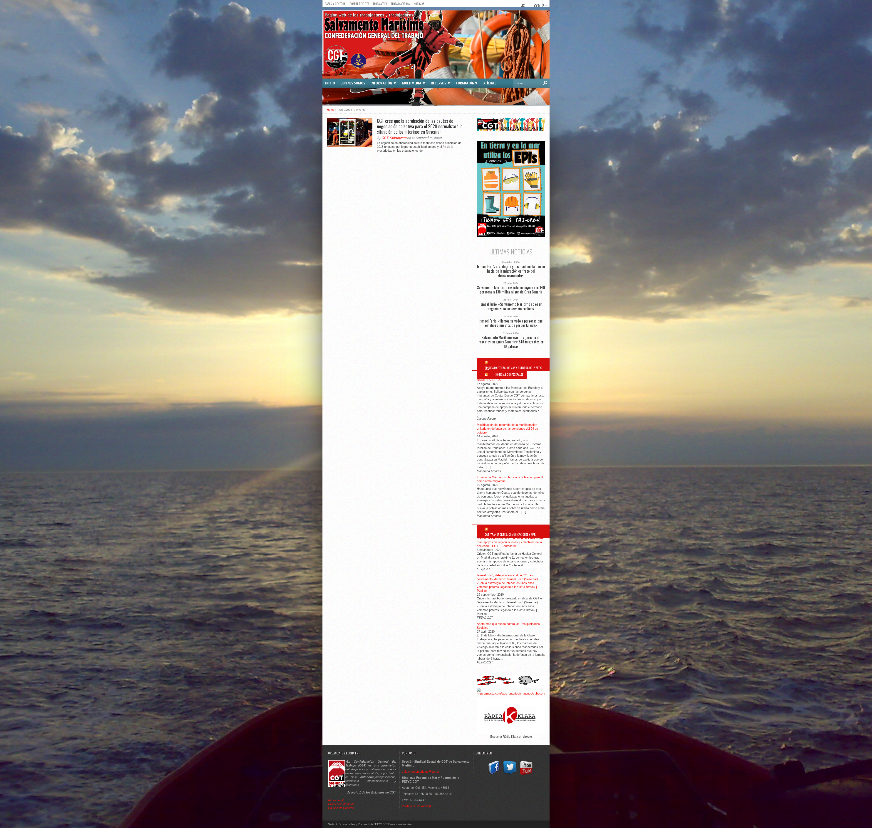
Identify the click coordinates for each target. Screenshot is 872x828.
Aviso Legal (336, 800)
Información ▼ (384, 83)
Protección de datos (341, 804)
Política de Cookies (341, 808)
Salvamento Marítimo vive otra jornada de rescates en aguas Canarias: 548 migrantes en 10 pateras (511, 342)
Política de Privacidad (416, 806)
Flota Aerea (380, 3)
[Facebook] (493, 775)
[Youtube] (526, 775)
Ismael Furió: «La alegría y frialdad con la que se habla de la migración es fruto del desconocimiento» (511, 271)
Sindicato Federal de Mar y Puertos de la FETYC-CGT (514, 369)
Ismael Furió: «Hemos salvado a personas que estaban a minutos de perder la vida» (511, 323)
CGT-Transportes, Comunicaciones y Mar (510, 534)
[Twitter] (510, 775)
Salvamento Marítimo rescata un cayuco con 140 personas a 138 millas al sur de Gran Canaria (511, 290)
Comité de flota (359, 3)
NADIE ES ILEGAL (489, 380)
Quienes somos (352, 83)
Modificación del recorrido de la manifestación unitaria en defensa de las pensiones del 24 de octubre (507, 428)
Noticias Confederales (509, 374)
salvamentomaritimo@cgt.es (421, 771)
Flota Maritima (400, 3)
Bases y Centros (335, 3)
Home (330, 109)
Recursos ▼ (441, 83)
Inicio (330, 83)
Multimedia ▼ (414, 83)
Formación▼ (467, 83)
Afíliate (489, 83)
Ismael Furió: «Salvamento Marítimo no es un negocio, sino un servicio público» (511, 306)
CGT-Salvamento (394, 137)
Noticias (419, 3)
